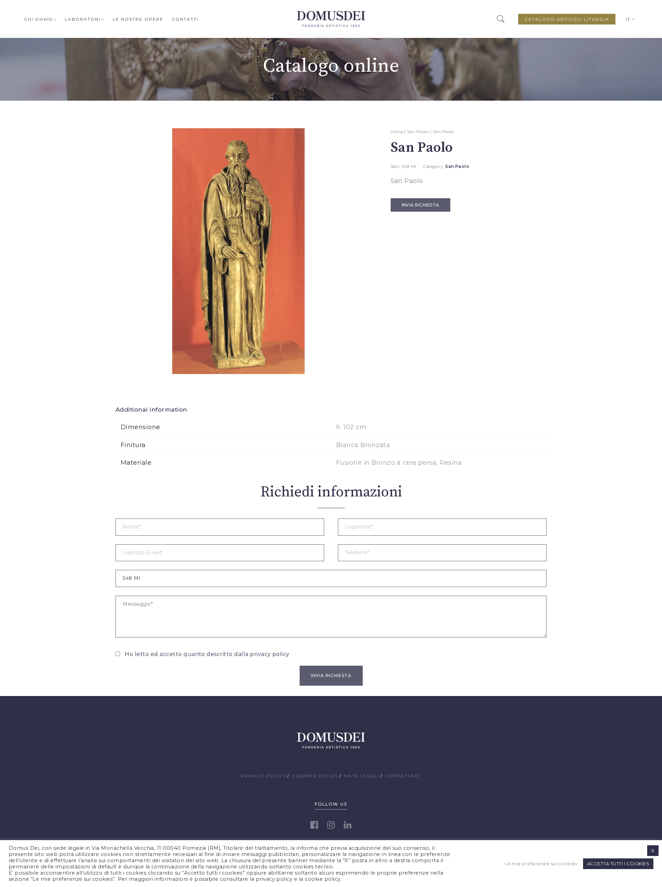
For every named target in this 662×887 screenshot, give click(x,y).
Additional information (151, 409)
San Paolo (418, 131)
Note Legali (362, 775)
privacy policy (270, 654)
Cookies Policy (315, 775)
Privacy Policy (263, 775)
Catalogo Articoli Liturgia (566, 19)
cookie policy (322, 879)
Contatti (185, 19)
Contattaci (402, 775)
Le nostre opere (138, 19)
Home (397, 131)
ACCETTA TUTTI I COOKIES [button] (618, 863)
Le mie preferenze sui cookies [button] (541, 863)
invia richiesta (420, 205)
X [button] (652, 850)
